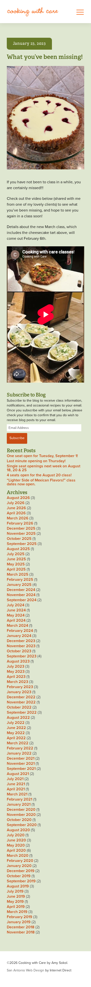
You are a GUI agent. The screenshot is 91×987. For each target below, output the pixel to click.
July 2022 (16, 722)
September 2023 (21, 656)
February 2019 (19, 916)
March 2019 (17, 911)
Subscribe (17, 438)
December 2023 (21, 640)
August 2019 (18, 886)
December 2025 (21, 528)
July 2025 (16, 554)
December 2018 (20, 927)
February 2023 (20, 686)
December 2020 (21, 809)
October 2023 (19, 651)
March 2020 (17, 855)
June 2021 (16, 784)
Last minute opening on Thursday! (36, 461)
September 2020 (22, 824)
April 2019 (16, 906)
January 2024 (19, 635)
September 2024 (21, 600)
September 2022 (22, 712)
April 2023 (16, 676)
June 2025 (16, 559)
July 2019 (15, 891)
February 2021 (19, 799)
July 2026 (16, 502)
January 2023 (19, 692)
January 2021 (19, 804)
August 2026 (18, 497)
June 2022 (16, 727)
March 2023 (17, 681)
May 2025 (16, 564)
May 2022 (16, 732)
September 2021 (21, 768)
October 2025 (19, 538)
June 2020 (16, 840)
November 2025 (21, 533)
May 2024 (16, 615)
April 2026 (16, 513)
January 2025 (19, 584)
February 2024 (20, 630)
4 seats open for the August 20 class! (39, 475)
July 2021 (15, 778)
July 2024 (15, 605)
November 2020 (21, 814)
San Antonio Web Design (25, 970)
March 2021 (17, 794)
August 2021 (18, 773)
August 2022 (18, 717)
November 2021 (21, 763)
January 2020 (19, 865)
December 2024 (21, 589)
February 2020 (20, 860)
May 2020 (16, 845)
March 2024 (17, 625)
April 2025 (16, 569)
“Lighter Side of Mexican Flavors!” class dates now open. (41, 482)
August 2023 (18, 661)
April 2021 (16, 789)
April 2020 (16, 850)
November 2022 (21, 702)
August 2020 (18, 830)
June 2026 (16, 508)
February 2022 (20, 748)
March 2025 (17, 574)
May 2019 (15, 901)
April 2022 (16, 738)
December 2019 (20, 870)
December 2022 (21, 697)
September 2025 (22, 543)
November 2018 (21, 932)
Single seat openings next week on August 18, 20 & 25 (43, 468)
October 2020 (19, 819)
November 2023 (21, 646)
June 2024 (16, 610)
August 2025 (18, 548)
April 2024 (16, 620)
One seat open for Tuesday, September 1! (42, 455)
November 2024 (21, 594)
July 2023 (15, 666)
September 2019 (21, 881)
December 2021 (20, 758)
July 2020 (16, 835)
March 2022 (17, 743)
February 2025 (20, 579)
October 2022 (19, 707)
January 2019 (19, 922)
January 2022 (19, 753)
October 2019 (19, 876)
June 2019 (16, 896)
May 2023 (16, 671)
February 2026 (20, 523)
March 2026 (17, 518)
